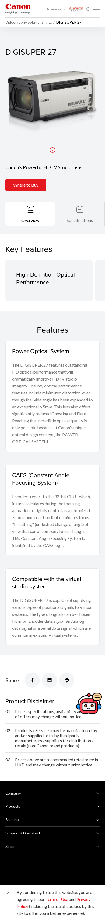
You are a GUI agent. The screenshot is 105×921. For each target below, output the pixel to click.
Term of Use (57, 899)
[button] (52, 150)
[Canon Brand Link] (17, 9)
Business (54, 9)
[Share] (32, 680)
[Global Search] (88, 9)
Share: (12, 680)
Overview (30, 220)
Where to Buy (25, 184)
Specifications (80, 220)
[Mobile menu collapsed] (96, 9)
